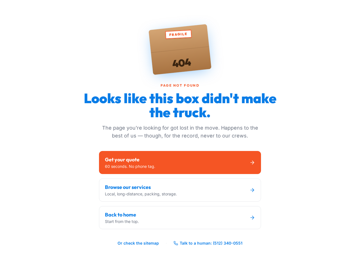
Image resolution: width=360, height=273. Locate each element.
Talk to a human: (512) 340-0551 (211, 243)
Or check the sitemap (138, 243)
